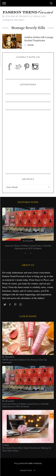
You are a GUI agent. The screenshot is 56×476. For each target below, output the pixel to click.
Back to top (26, 470)
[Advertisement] (28, 142)
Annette (30, 44)
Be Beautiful (28, 240)
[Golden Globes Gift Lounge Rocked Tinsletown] (12, 41)
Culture (5, 444)
